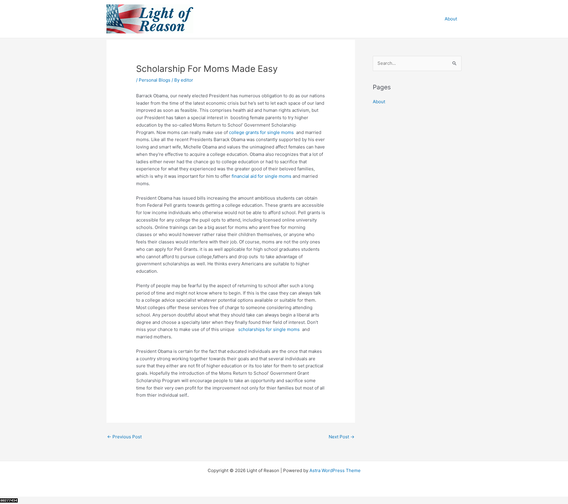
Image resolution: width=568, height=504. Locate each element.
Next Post (341, 437)
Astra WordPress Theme (335, 470)
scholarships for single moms (269, 329)
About (451, 19)
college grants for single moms (261, 132)
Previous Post (124, 437)
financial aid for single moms (261, 176)
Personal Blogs (154, 80)
